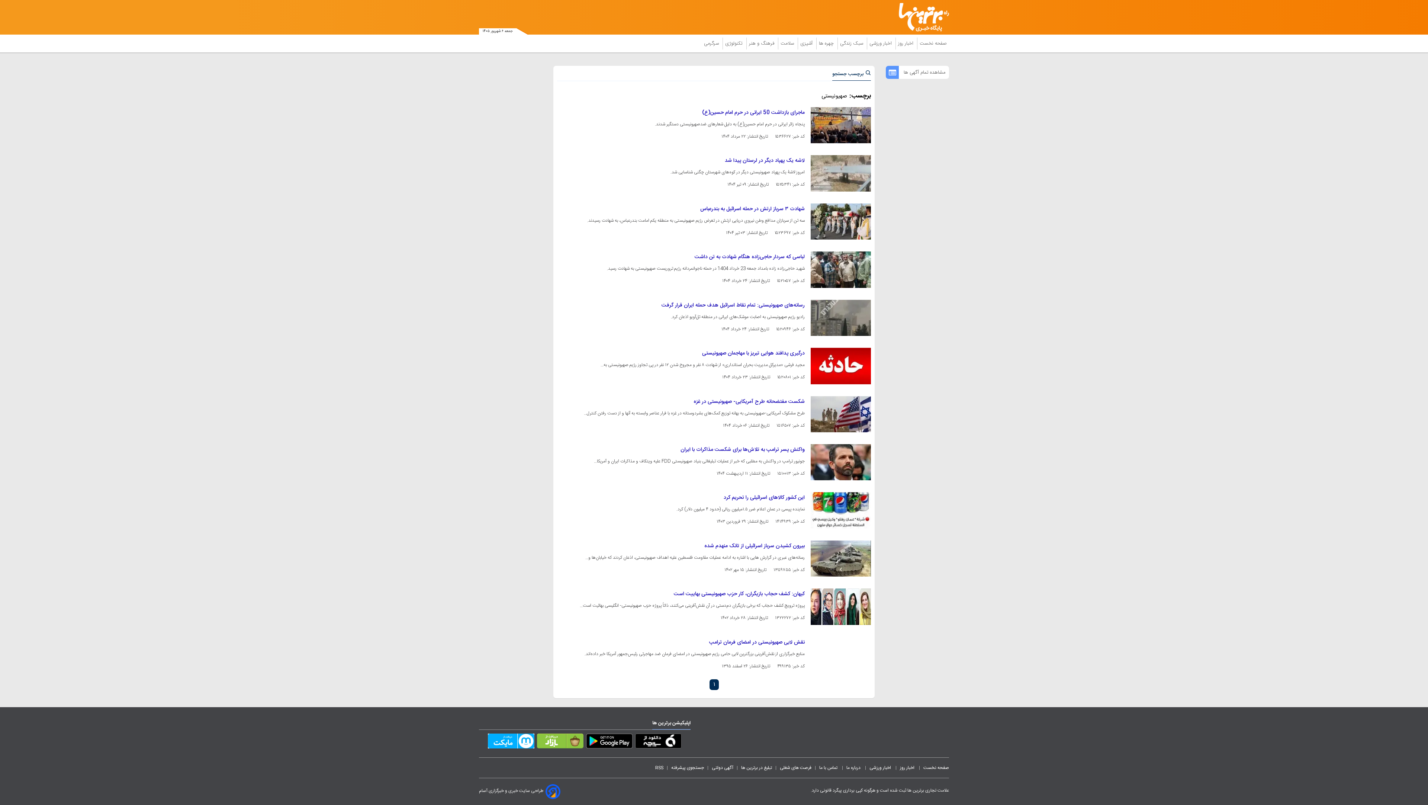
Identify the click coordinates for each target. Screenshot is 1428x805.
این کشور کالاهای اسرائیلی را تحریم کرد (764, 498)
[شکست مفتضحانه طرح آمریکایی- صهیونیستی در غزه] (841, 414)
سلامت (788, 43)
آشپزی (807, 43)
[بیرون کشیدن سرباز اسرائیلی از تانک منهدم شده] (841, 559)
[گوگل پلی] (609, 742)
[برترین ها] (920, 17)
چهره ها (827, 43)
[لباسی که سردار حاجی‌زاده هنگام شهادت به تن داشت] (841, 269)
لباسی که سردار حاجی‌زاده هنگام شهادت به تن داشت (750, 257)
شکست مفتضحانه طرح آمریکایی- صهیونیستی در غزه (749, 402)
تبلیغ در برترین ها (756, 768)
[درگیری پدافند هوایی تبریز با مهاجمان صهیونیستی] (841, 366)
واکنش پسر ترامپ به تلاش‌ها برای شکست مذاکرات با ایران (743, 450)
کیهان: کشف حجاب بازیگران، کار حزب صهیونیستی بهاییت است (739, 594)
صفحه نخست (933, 43)
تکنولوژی (734, 43)
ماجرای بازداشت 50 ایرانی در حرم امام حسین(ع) (753, 113)
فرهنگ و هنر (762, 43)
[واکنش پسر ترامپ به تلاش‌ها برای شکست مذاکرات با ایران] (841, 462)
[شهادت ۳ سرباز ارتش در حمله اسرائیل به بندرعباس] (841, 221)
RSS (659, 768)
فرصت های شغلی (795, 768)
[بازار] (560, 742)
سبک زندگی (852, 43)
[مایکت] (511, 742)
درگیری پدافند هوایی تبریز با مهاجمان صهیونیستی (753, 353)
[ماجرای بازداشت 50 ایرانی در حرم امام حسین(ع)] (841, 125)
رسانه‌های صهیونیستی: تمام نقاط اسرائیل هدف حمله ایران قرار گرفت (733, 305)
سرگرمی (712, 43)
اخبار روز (906, 43)
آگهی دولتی (722, 768)
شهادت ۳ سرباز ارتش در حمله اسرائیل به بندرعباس (752, 209)
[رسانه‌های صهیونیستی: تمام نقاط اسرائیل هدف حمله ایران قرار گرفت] (841, 318)
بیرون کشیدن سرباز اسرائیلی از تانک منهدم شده (754, 546)
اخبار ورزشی (881, 43)
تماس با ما (829, 768)
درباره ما (854, 768)
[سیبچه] (658, 742)
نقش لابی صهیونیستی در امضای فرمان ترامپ (757, 642)
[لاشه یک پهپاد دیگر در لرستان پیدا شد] (841, 173)
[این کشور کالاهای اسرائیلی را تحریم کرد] (841, 510)
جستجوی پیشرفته (687, 768)
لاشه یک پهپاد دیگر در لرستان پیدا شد (765, 161)
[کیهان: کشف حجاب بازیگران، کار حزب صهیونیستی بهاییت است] (841, 606)
